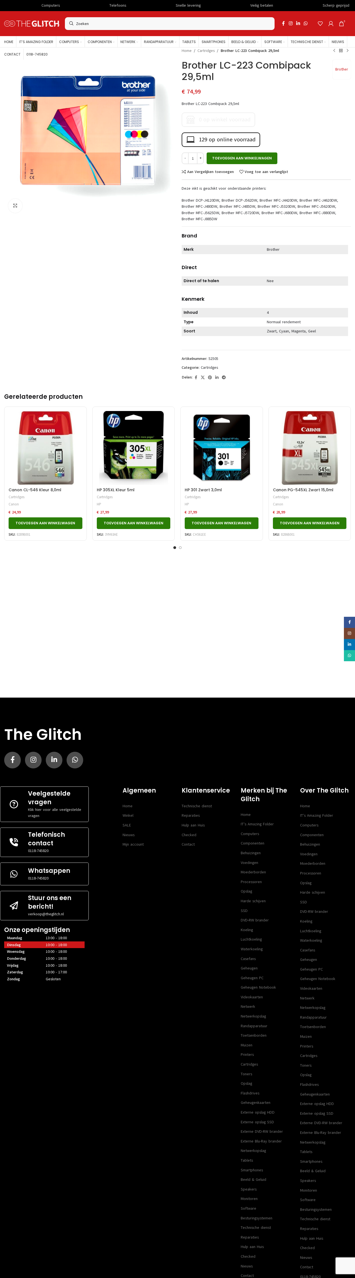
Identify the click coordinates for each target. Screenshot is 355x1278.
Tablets (247, 1160)
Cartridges (206, 50)
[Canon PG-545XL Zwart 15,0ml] (310, 448)
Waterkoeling (252, 949)
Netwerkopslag (253, 1016)
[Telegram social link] (223, 378)
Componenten (252, 843)
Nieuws (129, 835)
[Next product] (347, 50)
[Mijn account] (331, 23)
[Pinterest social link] (210, 378)
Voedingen (249, 862)
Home (187, 50)
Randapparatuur (254, 1026)
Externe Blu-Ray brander (261, 1141)
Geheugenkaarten (255, 1102)
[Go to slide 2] (180, 547)
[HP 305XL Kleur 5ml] (134, 448)
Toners (246, 1074)
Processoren (251, 881)
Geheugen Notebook (258, 987)
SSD (244, 910)
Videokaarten (252, 997)
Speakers (249, 1189)
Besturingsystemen (256, 1218)
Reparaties (191, 815)
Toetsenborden (254, 1035)
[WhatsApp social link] (306, 23)
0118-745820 (38, 850)
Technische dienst (197, 806)
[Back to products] (341, 50)
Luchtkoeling (251, 939)
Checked (189, 835)
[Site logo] (31, 23)
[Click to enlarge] (15, 206)
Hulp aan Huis (193, 825)
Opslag (246, 891)
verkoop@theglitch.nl (46, 914)
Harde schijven (253, 901)
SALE (127, 825)
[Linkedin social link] (298, 23)
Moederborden (253, 872)
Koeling (247, 930)
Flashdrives (250, 1093)
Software (248, 1208)
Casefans (248, 958)
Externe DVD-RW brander (262, 1131)
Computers (250, 833)
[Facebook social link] (283, 23)
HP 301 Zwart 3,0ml (203, 490)
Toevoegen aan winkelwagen (242, 158)
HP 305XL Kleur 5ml (116, 490)
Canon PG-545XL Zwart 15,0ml (303, 490)
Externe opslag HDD (258, 1112)
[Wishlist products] (320, 23)
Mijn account (133, 844)
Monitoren (249, 1198)
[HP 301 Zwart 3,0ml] (221, 448)
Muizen (246, 1045)
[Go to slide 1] (174, 547)
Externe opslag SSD (257, 1122)
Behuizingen (251, 853)
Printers (247, 1054)
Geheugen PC (252, 978)
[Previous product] (334, 50)
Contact (188, 844)
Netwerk (248, 1006)
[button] (45, 523)
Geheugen (249, 968)
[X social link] (202, 378)
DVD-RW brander (255, 920)
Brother (341, 69)
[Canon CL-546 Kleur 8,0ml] (45, 448)
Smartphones (252, 1170)
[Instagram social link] (290, 23)
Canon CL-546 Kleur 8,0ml (35, 490)
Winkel (128, 815)
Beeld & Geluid (253, 1179)
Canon (14, 504)
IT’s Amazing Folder (257, 824)
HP (99, 504)
